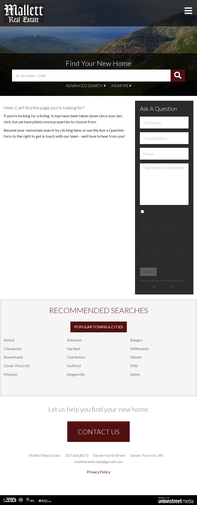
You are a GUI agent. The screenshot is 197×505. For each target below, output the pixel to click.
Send (148, 271)
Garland (73, 348)
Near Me (120, 85)
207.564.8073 (76, 455)
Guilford (74, 365)
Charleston (13, 348)
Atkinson (74, 340)
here (77, 130)
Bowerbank (13, 357)
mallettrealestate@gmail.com (98, 461)
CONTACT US (98, 432)
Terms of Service (163, 286)
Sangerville (76, 374)
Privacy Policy (177, 261)
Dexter (136, 357)
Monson (10, 374)
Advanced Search (84, 85)
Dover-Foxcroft (17, 365)
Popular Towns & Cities (98, 326)
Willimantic (139, 348)
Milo (134, 365)
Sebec (135, 374)
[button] (178, 76)
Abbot (9, 340)
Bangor (136, 340)
